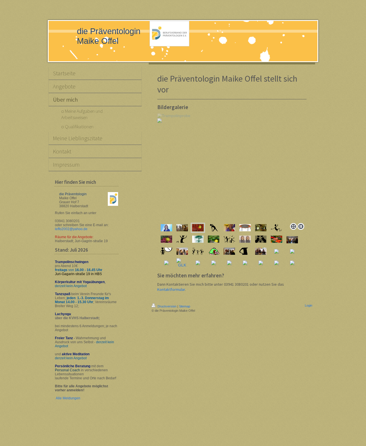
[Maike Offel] (166, 227)
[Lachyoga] (245, 239)
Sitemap (184, 306)
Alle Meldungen (68, 398)
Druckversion (167, 306)
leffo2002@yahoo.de (71, 229)
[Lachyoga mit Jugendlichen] (292, 239)
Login (308, 305)
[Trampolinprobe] (182, 227)
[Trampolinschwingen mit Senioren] (260, 251)
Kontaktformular (171, 289)
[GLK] (182, 262)
